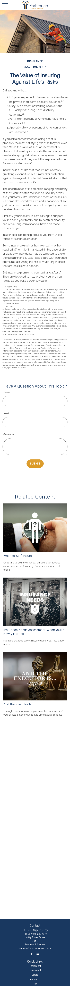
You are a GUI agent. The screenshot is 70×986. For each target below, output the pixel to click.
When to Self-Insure (17, 556)
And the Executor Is (17, 704)
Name (6, 392)
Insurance (35, 979)
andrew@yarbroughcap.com (35, 948)
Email (6, 413)
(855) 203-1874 (40, 930)
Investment (35, 970)
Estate (35, 974)
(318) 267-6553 (39, 933)
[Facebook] (31, 954)
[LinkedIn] (37, 954)
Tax (35, 983)
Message (8, 434)
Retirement (35, 966)
